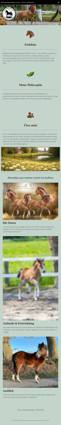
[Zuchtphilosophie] (30, 80)
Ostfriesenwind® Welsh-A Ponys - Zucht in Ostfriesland (17, 2)
